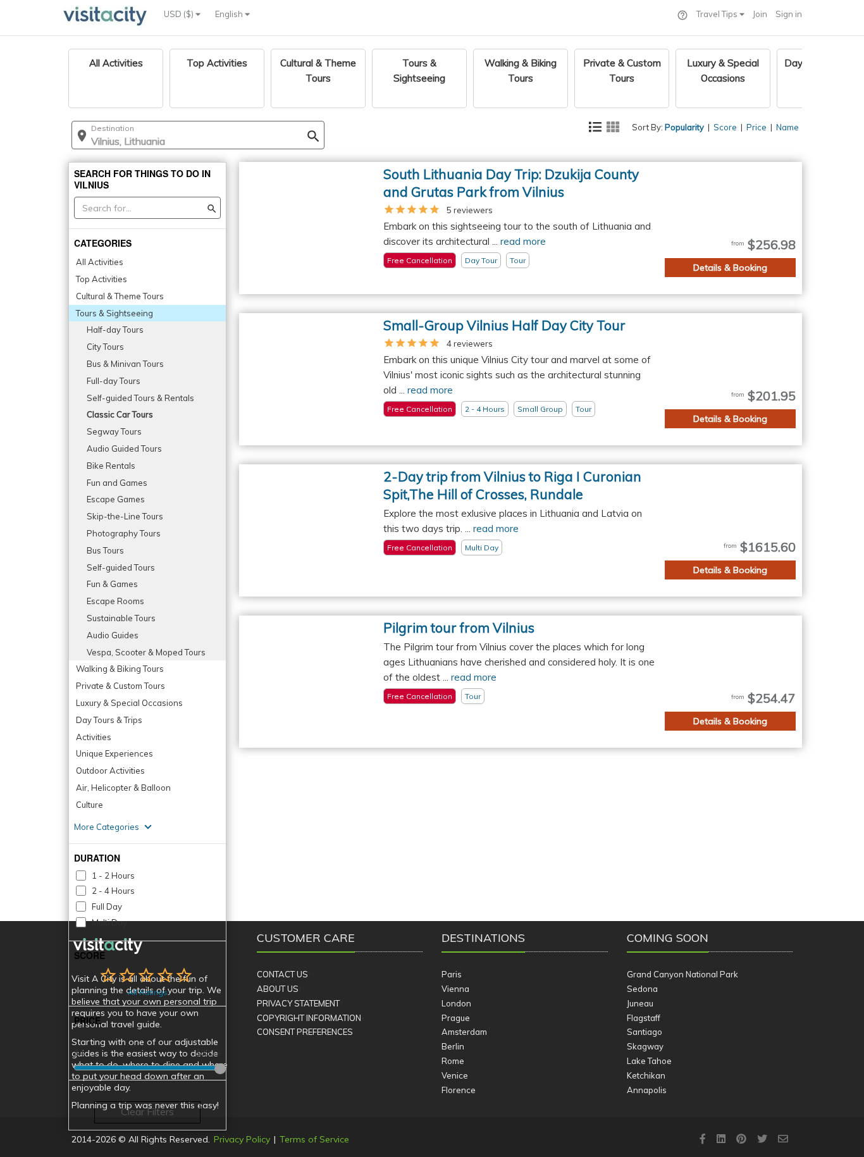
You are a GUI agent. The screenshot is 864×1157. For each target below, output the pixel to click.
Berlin (452, 1046)
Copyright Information (309, 1018)
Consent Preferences (305, 1032)
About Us (278, 989)
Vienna (455, 989)
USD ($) (179, 14)
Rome (452, 1061)
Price (756, 127)
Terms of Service (314, 1139)
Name (787, 127)
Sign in (788, 14)
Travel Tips (717, 14)
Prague (455, 1018)
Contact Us (282, 974)
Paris (451, 974)
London (456, 1003)
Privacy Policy (242, 1139)
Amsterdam (464, 1032)
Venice (454, 1075)
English (230, 14)
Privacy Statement (298, 1003)
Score (725, 127)
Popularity (684, 127)
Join (760, 14)
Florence (458, 1090)
